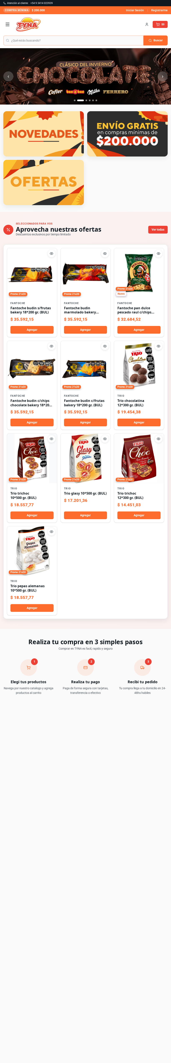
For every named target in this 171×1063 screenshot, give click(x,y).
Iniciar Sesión (135, 10)
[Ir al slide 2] (80, 100)
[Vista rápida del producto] (51, 253)
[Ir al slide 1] (74, 100)
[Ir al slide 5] (93, 100)
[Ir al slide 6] (96, 100)
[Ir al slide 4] (90, 100)
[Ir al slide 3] (86, 100)
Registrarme (159, 10)
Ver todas (158, 229)
